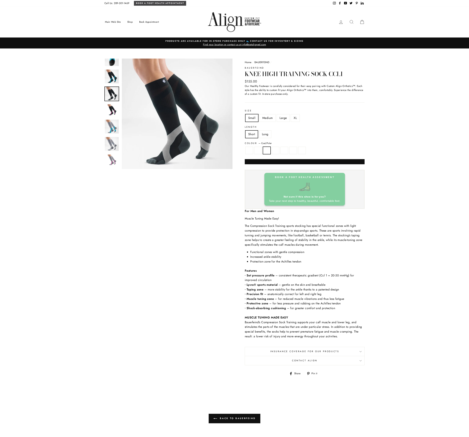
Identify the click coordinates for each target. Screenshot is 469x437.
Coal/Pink (284, 150)
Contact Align (304, 360)
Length (251, 127)
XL (295, 118)
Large (283, 118)
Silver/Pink (293, 150)
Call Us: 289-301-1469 (116, 3)
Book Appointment (149, 22)
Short (251, 134)
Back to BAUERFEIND (237, 418)
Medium (267, 118)
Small (251, 118)
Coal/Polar (266, 150)
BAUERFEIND (261, 62)
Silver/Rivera (258, 150)
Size (248, 110)
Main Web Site (113, 22)
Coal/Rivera (249, 150)
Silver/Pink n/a (302, 150)
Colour (258, 143)
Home (248, 62)
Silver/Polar (275, 150)
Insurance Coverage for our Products (304, 351)
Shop (130, 22)
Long (265, 134)
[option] (234, 43)
